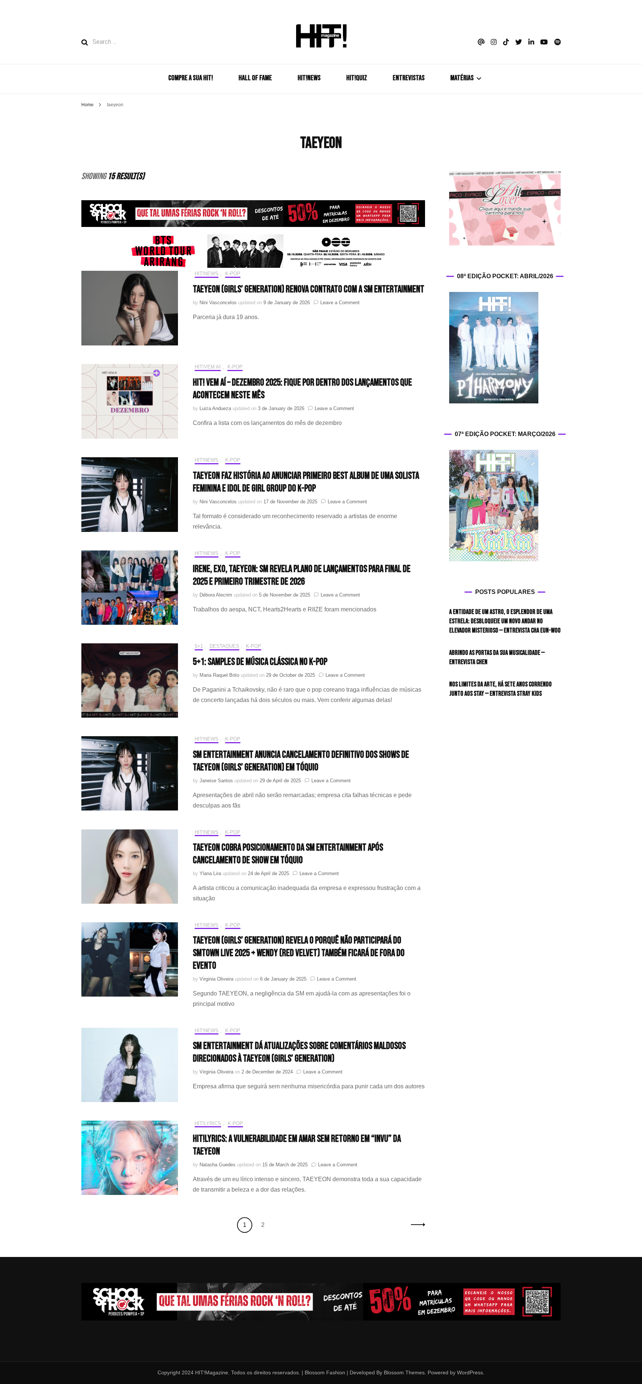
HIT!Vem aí (208, 367)
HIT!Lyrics (208, 1123)
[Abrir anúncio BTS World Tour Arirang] (253, 251)
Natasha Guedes (218, 1164)
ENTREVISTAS (409, 78)
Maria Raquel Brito (219, 675)
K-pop (232, 273)
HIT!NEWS (309, 78)
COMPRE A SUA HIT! (190, 78)
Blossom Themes (403, 1372)
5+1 (199, 646)
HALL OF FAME (255, 78)
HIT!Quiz (356, 78)
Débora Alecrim (216, 595)
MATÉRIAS (462, 78)
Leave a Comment (340, 302)
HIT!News (206, 273)
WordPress (470, 1372)
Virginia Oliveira (216, 979)
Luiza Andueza (215, 408)
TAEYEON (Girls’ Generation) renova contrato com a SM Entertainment (308, 289)
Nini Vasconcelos (218, 302)
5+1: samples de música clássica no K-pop (260, 662)
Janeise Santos (216, 780)
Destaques (224, 646)
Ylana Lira (210, 873)
